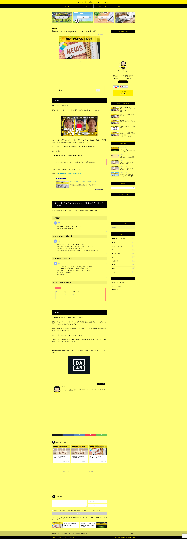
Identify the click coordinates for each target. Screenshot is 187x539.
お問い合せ (120, 6)
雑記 (123, 272)
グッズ (123, 242)
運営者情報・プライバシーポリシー (60, 537)
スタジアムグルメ (123, 246)
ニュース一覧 (123, 253)
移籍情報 (123, 261)
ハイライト (123, 257)
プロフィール (102, 6)
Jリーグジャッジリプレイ (123, 238)
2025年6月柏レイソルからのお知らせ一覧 (69, 173)
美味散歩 (115, 289)
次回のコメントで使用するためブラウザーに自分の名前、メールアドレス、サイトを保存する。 (79, 510)
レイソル (84, 6)
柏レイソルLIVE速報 (118, 282)
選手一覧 (123, 268)
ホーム (67, 6)
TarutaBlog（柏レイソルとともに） (93, 2)
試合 (123, 264)
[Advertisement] (79, 72)
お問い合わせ (72, 537)
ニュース (54, 28)
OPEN (98, 90)
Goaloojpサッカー (118, 286)
